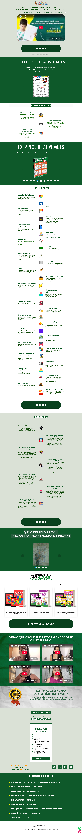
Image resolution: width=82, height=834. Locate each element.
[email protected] (41, 825)
